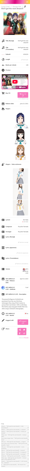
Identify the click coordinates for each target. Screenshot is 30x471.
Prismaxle (26, 337)
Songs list (17, 6)
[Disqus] (15, 362)
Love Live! (5, 6)
